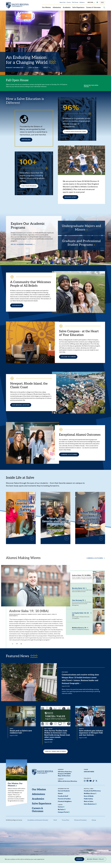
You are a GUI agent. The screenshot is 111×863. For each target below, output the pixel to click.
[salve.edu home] (17, 5)
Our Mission (46, 7)
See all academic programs (22, 244)
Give (102, 2)
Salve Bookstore (89, 804)
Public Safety (88, 799)
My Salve (61, 809)
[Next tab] (20, 643)
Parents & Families (64, 799)
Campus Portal (63, 812)
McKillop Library (89, 793)
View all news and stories (55, 751)
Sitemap (94, 820)
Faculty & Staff (63, 796)
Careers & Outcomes (93, 7)
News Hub (63, 2)
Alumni (60, 793)
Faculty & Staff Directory (92, 791)
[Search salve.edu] (104, 7)
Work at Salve (88, 801)
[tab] (85, 576)
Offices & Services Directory (67, 781)
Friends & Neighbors (65, 801)
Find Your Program (28, 186)
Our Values (26, 139)
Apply (45, 67)
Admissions (57, 7)
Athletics (82, 2)
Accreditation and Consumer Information (37, 820)
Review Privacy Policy (95, 859)
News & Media (88, 796)
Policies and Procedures (80, 820)
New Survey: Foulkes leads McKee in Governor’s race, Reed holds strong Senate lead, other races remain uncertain (57, 735)
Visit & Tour (33, 67)
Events (69, 2)
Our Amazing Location (20, 405)
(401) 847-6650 (89, 771)
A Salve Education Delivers (75, 131)
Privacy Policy (65, 820)
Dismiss (79, 859)
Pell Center (75, 2)
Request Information (14, 67)
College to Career (68, 356)
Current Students (64, 791)
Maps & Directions (64, 776)
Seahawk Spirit (70, 197)
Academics (67, 7)
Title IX (55, 820)
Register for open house (91, 86)
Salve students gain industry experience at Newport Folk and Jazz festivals (91, 733)
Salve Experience (78, 7)
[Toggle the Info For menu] (93, 2)
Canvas (60, 807)
